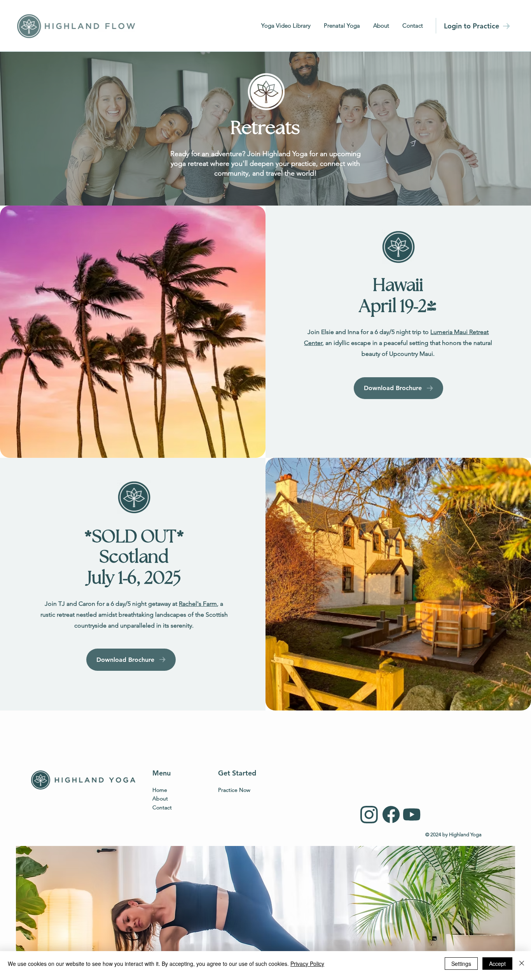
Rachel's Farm (198, 603)
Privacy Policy (307, 963)
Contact (162, 807)
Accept (497, 963)
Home (159, 789)
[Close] (521, 963)
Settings (461, 963)
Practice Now (234, 789)
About (160, 798)
